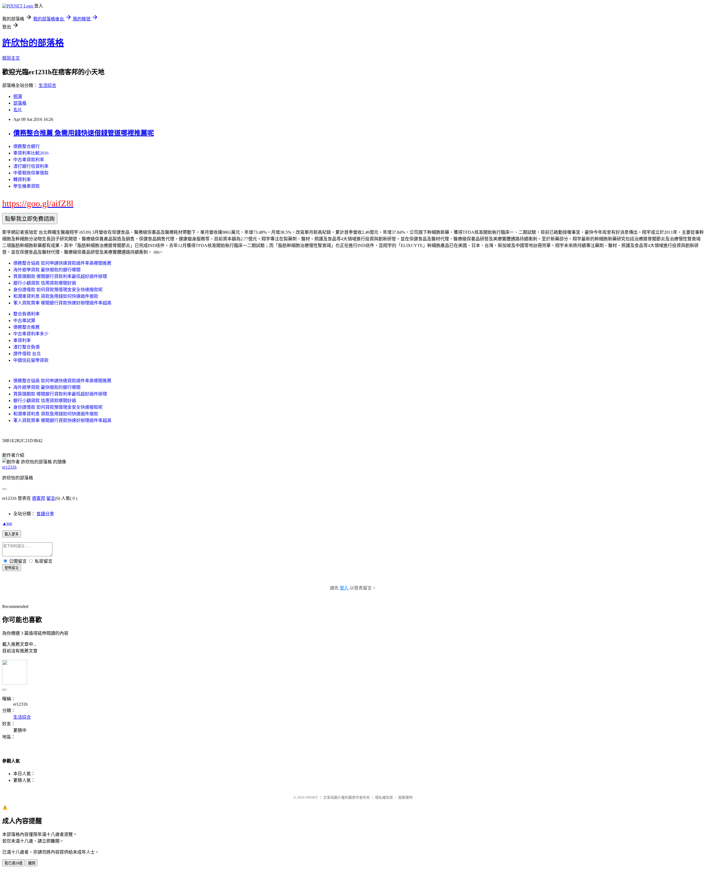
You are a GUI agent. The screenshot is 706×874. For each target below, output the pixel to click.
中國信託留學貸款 (31, 360)
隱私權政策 (384, 797)
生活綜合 (47, 85)
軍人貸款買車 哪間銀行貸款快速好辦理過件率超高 (62, 303)
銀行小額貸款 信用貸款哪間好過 (44, 283)
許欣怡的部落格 (33, 43)
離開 (31, 863)
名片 (17, 109)
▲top (7, 523)
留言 (50, 498)
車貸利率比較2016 (31, 153)
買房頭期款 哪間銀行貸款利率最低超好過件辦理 (60, 276)
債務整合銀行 (26, 146)
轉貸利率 (22, 179)
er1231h (9, 467)
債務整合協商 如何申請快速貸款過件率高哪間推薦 (62, 263)
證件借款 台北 (27, 353)
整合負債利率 (26, 314)
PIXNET (312, 797)
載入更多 (11, 534)
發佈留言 (11, 568)
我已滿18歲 (13, 863)
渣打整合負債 (26, 347)
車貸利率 (22, 340)
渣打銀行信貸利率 (31, 166)
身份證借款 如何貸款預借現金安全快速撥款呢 (58, 289)
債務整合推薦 (26, 327)
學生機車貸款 (26, 186)
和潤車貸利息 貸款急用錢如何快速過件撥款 (55, 296)
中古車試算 (24, 320)
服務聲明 (405, 797)
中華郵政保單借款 (31, 173)
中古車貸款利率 (28, 159)
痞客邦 (38, 498)
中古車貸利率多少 (31, 333)
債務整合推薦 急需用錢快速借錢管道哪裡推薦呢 (83, 133)
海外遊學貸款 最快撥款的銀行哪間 (47, 269)
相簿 (17, 96)
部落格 (19, 103)
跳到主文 (11, 58)
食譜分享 (45, 513)
